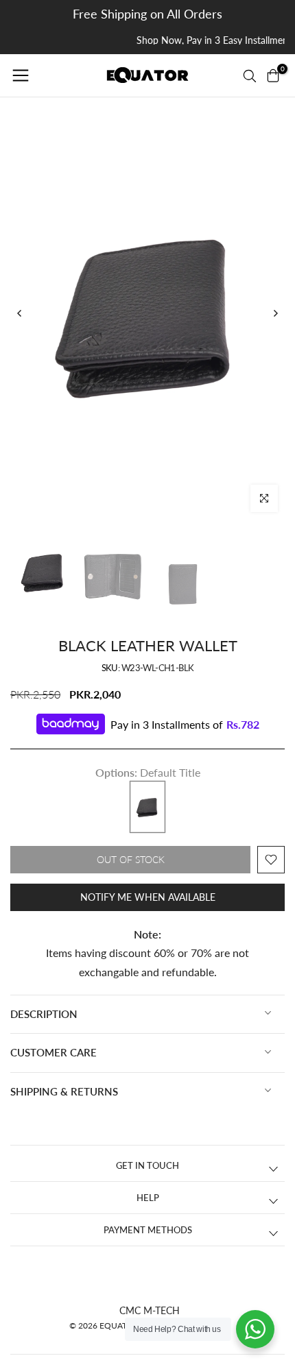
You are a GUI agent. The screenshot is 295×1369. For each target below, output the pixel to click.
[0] (273, 75)
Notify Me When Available (147, 897)
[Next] (275, 313)
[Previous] (20, 313)
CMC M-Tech (149, 1310)
